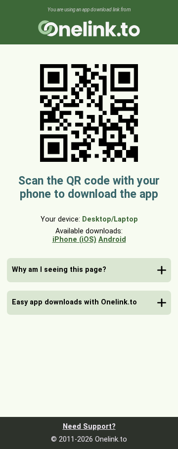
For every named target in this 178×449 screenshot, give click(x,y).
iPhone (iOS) (74, 239)
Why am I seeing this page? (59, 269)
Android (112, 239)
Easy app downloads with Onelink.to (74, 302)
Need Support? (89, 426)
